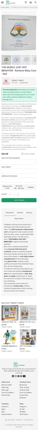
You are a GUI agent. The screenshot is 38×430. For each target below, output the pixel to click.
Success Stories (7, 414)
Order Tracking (24, 387)
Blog (3, 412)
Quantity (4, 194)
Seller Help (5, 387)
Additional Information (9, 176)
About (3, 409)
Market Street (29, 420)
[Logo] (10, 2)
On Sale (22, 409)
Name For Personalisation (11, 158)
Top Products (24, 414)
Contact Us (5, 407)
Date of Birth (6, 167)
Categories (23, 407)
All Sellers (23, 412)
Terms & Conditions (8, 393)
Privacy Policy (6, 395)
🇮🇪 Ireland (23, 398)
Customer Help (24, 390)
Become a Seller (7, 385)
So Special (19, 420)
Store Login (5, 390)
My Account (23, 385)
